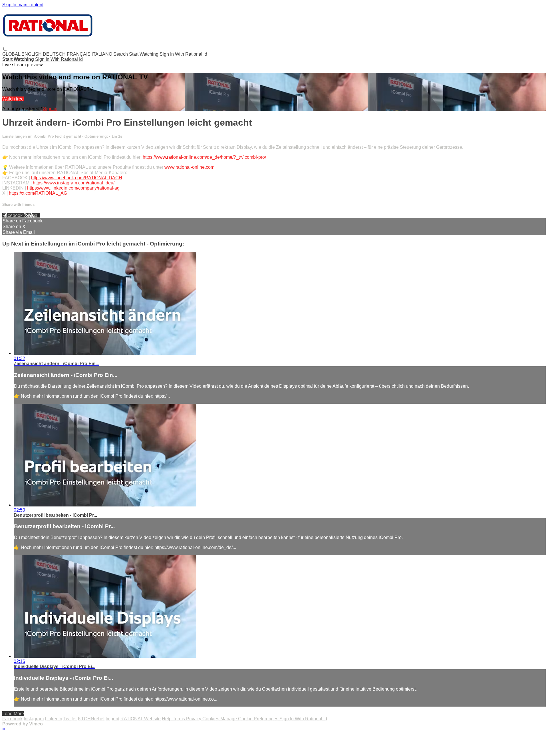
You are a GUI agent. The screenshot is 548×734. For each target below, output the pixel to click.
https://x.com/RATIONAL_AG (38, 193)
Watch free (13, 98)
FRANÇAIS (79, 54)
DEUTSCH (55, 54)
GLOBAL (11, 54)
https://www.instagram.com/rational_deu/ (73, 182)
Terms (179, 718)
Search (121, 54)
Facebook (13, 215)
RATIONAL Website (140, 718)
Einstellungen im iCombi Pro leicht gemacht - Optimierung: (55, 136)
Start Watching (144, 54)
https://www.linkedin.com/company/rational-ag (73, 188)
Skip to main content (22, 4)
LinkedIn (53, 718)
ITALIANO (102, 54)
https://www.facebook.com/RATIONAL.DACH (76, 177)
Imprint (112, 718)
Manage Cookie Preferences (249, 718)
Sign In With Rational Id (183, 54)
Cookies (211, 718)
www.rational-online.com (189, 167)
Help (167, 718)
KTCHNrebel (91, 718)
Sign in (50, 108)
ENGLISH (32, 54)
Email (34, 215)
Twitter (70, 718)
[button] (5, 49)
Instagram (34, 718)
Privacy (194, 718)
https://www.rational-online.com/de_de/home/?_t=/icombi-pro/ (204, 157)
